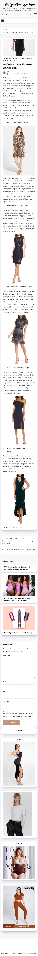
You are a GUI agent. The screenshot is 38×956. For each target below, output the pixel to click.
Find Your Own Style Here (19, 5)
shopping (29, 58)
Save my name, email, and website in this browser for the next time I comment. (18, 715)
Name (5, 682)
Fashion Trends (20, 58)
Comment (6, 655)
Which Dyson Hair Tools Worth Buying (18, 633)
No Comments (28, 74)
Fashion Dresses (8, 58)
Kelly (8, 72)
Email (5, 691)
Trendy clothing (9, 60)
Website (6, 701)
